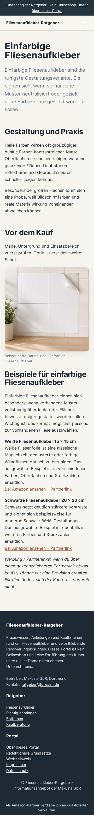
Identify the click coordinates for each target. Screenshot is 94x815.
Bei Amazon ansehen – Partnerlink (38, 489)
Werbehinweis (18, 759)
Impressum (16, 764)
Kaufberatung (18, 724)
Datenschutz (17, 770)
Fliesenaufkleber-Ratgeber (32, 22)
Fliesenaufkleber (20, 707)
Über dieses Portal (22, 747)
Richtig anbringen (21, 713)
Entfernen (14, 718)
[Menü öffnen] (84, 23)
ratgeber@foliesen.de (40, 684)
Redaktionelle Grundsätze (28, 753)
